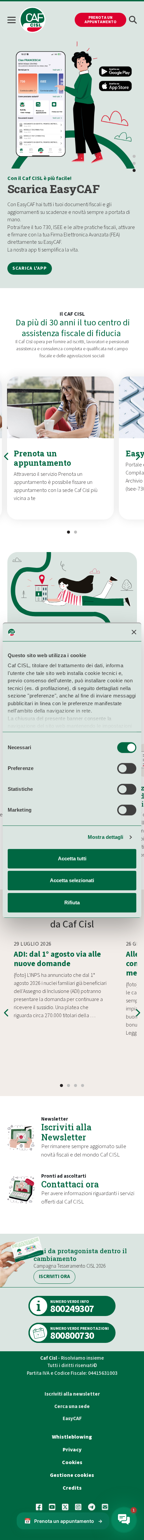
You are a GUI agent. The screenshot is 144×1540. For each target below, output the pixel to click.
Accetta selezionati (72, 880)
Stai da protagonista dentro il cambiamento (80, 1255)
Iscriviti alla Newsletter (66, 1132)
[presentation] (6, 456)
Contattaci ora (70, 1184)
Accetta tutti (72, 858)
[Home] (32, 19)
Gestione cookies (72, 1475)
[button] (133, 20)
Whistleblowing (72, 1437)
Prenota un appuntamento (100, 20)
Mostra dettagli (106, 837)
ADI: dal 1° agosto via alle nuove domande (57, 959)
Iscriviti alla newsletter (72, 1394)
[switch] (126, 768)
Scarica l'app (29, 268)
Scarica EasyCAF (53, 188)
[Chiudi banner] (134, 632)
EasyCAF (72, 1418)
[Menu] (13, 20)
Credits (72, 1488)
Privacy (72, 1449)
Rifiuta (72, 902)
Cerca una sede (72, 1406)
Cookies (72, 1462)
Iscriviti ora (54, 1276)
